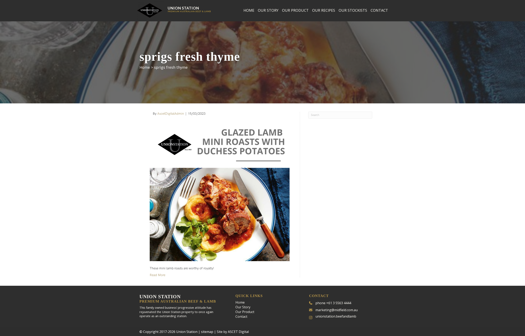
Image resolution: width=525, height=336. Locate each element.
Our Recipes (323, 10)
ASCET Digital (238, 331)
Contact (379, 10)
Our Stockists (353, 10)
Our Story (268, 10)
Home (248, 10)
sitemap (207, 331)
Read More (157, 275)
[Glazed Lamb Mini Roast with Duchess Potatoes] (220, 191)
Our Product (295, 10)
